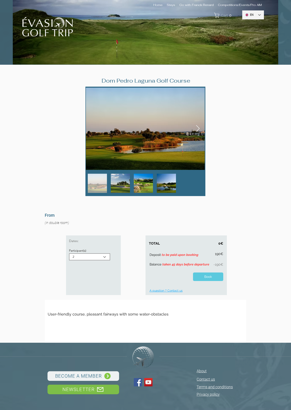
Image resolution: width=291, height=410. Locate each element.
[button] (226, 15)
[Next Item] (198, 128)
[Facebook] (138, 382)
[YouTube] (148, 382)
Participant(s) (77, 250)
